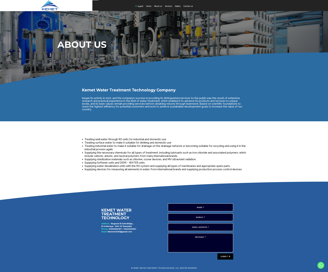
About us (158, 6)
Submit (224, 256)
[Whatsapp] (320, 265)
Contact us (188, 6)
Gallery (178, 6)
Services (168, 6)
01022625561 (130, 229)
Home (148, 6)
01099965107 (115, 229)
